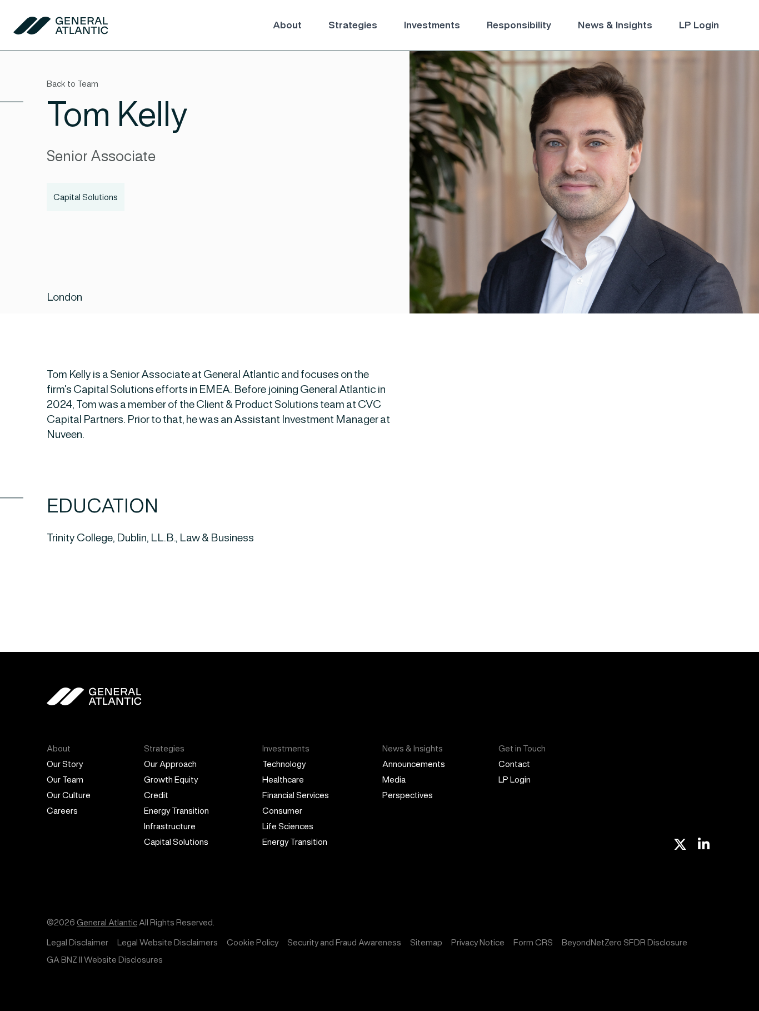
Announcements (413, 764)
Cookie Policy (252, 942)
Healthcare (283, 779)
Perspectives (407, 795)
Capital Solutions (176, 841)
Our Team (65, 779)
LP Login (699, 25)
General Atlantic (107, 922)
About (287, 25)
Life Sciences (287, 826)
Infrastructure (170, 826)
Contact (514, 764)
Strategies (352, 25)
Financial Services (295, 795)
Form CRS (533, 942)
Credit (156, 795)
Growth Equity (171, 779)
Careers (62, 810)
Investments (432, 25)
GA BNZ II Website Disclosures (105, 959)
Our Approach (170, 764)
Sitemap (426, 942)
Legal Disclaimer (77, 942)
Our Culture (69, 795)
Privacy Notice (478, 942)
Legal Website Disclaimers (167, 942)
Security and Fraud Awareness (344, 942)
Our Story (65, 764)
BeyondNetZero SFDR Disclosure (624, 942)
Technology (284, 764)
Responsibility (519, 25)
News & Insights (615, 25)
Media (394, 779)
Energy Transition (176, 810)
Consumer (282, 810)
